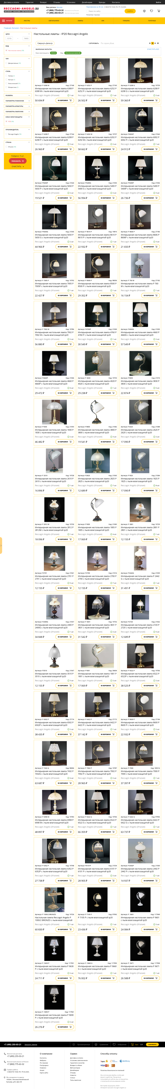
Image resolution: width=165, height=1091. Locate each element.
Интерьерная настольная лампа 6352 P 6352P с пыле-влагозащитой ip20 (54, 870)
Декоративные (14, 63)
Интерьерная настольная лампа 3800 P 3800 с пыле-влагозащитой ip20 (97, 431)
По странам (44, 1063)
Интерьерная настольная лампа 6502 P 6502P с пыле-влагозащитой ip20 (54, 723)
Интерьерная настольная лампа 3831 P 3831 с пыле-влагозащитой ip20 (97, 626)
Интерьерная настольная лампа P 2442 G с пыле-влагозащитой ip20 (140, 577)
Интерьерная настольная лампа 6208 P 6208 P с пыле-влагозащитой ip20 (54, 138)
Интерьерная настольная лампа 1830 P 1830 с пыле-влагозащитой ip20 (54, 431)
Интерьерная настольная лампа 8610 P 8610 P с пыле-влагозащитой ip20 (97, 236)
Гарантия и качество (77, 1063)
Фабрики (43, 1060)
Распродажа (44, 1065)
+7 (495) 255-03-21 (62, 13)
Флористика (13, 87)
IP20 (52, 53)
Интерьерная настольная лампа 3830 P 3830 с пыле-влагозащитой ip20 (140, 382)
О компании (46, 1053)
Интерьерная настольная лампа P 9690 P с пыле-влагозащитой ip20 (54, 1016)
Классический (14, 83)
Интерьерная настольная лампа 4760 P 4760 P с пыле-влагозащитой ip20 (97, 333)
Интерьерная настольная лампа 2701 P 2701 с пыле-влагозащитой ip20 (54, 577)
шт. (137, 1044)
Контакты (116, 2)
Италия (12, 147)
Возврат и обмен (76, 1065)
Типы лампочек (75, 1080)
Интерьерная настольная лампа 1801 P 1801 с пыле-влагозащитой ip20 (97, 675)
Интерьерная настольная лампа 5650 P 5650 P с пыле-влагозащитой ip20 (54, 187)
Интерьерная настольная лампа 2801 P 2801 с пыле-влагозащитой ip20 (140, 528)
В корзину (63, 100)
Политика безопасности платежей (112, 1070)
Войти (158, 2)
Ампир (11, 76)
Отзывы (56, 2)
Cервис (73, 1053)
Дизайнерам (87, 2)
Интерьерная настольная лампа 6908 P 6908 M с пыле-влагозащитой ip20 (54, 821)
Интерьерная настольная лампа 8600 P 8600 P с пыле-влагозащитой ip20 (140, 723)
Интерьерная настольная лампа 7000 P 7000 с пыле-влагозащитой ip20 (140, 772)
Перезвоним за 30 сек (94, 7)
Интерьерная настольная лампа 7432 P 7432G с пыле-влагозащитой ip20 (54, 772)
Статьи (72, 1078)
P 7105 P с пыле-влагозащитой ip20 (95, 917)
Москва (59, 7)
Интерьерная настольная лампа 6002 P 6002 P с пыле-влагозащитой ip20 (140, 138)
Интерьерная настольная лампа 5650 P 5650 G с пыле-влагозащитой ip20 (54, 236)
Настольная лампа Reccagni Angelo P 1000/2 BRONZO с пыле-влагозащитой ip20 (53, 918)
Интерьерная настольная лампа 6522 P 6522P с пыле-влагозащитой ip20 (140, 675)
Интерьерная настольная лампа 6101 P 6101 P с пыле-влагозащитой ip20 (97, 870)
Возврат (43, 2)
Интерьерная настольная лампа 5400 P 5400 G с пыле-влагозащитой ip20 (97, 187)
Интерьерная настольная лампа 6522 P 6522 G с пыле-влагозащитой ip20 (97, 821)
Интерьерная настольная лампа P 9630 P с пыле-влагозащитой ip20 (54, 967)
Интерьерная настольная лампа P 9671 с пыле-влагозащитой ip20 (140, 967)
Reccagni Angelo (14, 134)
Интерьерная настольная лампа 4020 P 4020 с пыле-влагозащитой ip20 (97, 382)
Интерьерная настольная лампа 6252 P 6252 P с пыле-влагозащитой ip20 (97, 89)
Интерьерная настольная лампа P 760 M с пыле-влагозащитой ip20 (139, 285)
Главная (7, 28)
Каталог (9, 21)
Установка (71, 2)
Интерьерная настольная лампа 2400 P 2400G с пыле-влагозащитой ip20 (54, 626)
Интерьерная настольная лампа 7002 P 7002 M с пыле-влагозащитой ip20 (54, 333)
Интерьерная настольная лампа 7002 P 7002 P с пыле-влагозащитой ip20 (97, 772)
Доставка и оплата (11, 2)
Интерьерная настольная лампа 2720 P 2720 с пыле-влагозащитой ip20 (140, 626)
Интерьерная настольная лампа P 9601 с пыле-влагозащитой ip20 (140, 918)
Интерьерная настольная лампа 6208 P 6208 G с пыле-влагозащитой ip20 (140, 89)
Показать (16, 161)
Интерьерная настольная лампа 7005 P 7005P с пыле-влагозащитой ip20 (54, 285)
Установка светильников (78, 1060)
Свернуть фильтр (45, 43)
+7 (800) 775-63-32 (62, 10)
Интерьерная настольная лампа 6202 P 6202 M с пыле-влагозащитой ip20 (97, 138)
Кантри (11, 80)
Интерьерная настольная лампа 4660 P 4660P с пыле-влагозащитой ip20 (54, 382)
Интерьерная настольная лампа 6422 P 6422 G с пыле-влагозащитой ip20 (140, 821)
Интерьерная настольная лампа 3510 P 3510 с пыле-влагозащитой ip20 (54, 675)
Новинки (43, 1068)
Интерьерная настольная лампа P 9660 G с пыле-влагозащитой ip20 (97, 967)
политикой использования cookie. (113, 1081)
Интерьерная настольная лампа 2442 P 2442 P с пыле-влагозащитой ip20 (140, 870)
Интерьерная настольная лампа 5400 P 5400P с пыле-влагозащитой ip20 (140, 187)
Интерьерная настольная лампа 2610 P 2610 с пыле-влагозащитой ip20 (54, 480)
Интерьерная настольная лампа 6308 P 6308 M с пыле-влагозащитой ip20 (54, 89)
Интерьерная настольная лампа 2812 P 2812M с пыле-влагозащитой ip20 (54, 528)
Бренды (102, 2)
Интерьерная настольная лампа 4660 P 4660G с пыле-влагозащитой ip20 (140, 333)
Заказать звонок (31, 1044)
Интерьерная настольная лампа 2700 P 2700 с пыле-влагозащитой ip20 (97, 577)
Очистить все (153, 49)
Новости (73, 1075)
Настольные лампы (72, 53)
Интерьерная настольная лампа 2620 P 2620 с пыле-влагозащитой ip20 (140, 431)
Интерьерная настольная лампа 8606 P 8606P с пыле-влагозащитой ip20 (140, 236)
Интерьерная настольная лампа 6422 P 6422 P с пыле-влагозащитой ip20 (97, 723)
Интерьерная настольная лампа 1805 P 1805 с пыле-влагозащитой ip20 (97, 528)
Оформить (152, 1044)
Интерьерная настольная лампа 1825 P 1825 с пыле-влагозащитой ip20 (140, 480)
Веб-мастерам (75, 1068)
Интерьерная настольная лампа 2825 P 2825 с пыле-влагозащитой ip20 (97, 480)
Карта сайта (44, 1073)
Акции (42, 1070)
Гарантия (29, 2)
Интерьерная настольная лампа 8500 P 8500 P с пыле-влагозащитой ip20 (97, 285)
